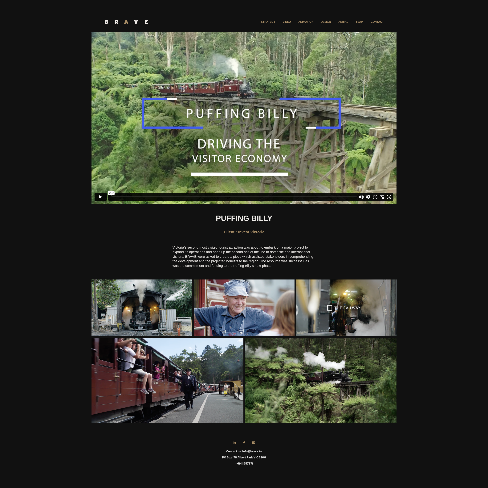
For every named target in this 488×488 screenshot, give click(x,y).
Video (287, 21)
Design (326, 21)
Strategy (268, 21)
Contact (377, 21)
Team (359, 21)
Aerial (343, 21)
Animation (305, 21)
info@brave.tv (252, 451)
